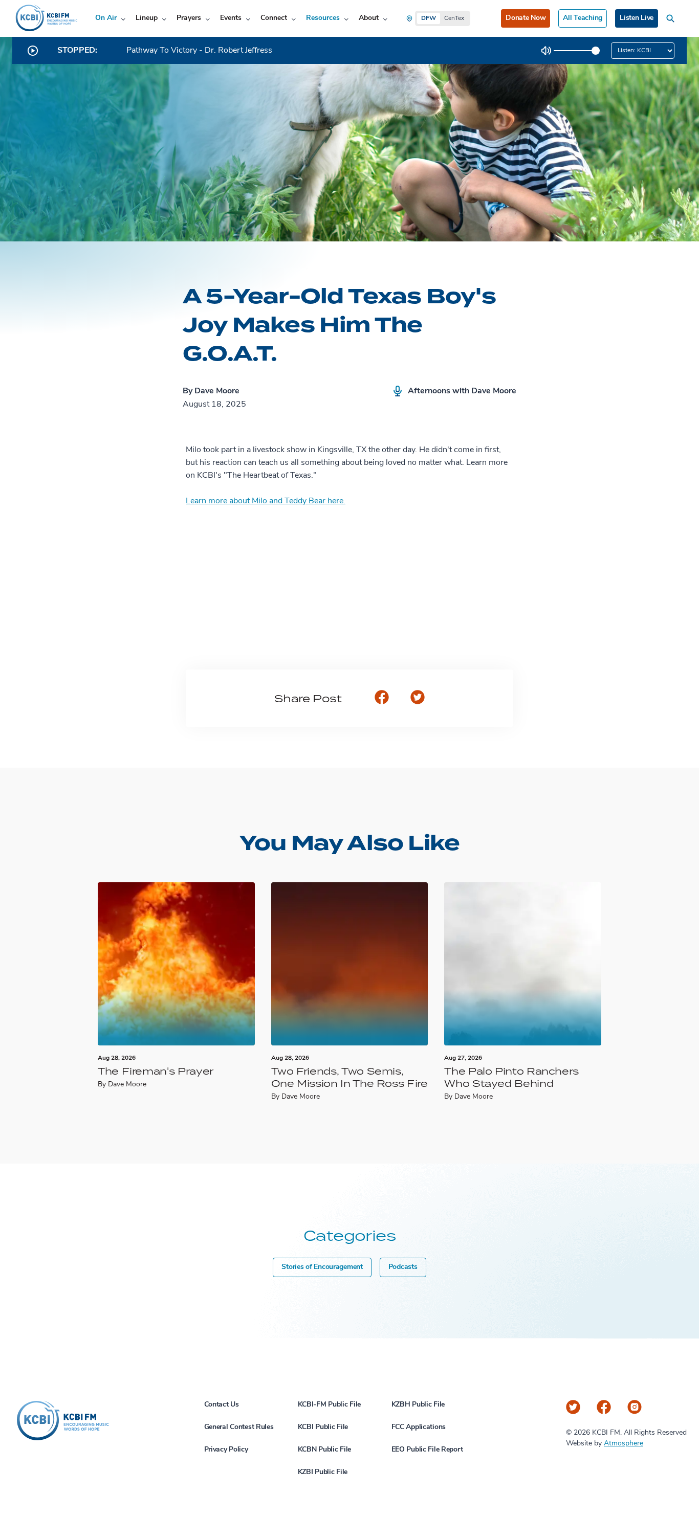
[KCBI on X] (573, 1407)
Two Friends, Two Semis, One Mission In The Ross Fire (349, 1076)
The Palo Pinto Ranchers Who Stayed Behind (511, 1076)
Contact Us (221, 1405)
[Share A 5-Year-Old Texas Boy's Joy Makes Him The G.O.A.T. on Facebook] (382, 698)
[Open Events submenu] (248, 18)
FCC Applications (418, 1427)
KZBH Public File (418, 1405)
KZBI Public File (323, 1472)
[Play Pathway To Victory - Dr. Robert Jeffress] (33, 50)
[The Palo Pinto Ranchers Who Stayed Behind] (522, 963)
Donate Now (525, 18)
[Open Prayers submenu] (207, 18)
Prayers (189, 18)
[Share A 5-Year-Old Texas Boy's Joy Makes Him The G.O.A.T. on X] (417, 698)
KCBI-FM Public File (329, 1405)
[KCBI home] (45, 18)
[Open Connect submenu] (293, 18)
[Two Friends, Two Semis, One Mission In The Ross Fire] (349, 963)
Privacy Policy (226, 1450)
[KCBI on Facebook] (604, 1407)
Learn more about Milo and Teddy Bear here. (265, 501)
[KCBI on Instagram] (634, 1407)
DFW (428, 18)
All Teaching (582, 18)
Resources (323, 18)
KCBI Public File (323, 1427)
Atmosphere (623, 1443)
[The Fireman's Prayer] (176, 963)
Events (231, 18)
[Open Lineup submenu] (164, 18)
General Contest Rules (239, 1427)
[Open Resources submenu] (346, 18)
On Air (106, 18)
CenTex (454, 18)
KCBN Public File (325, 1450)
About (369, 18)
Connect (273, 18)
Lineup (147, 18)
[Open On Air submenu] (123, 18)
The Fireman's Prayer (155, 1070)
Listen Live (636, 18)
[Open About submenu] (385, 18)
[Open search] (672, 18)
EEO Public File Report (427, 1450)
